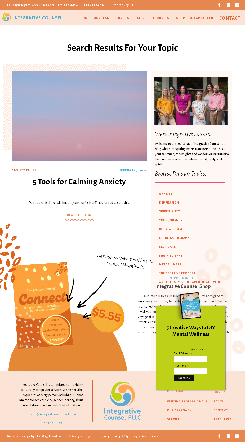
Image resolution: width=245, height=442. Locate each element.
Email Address (183, 353)
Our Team (102, 18)
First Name (181, 365)
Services (121, 18)
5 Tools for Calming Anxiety (79, 181)
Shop (180, 18)
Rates (140, 18)
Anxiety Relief (24, 170)
